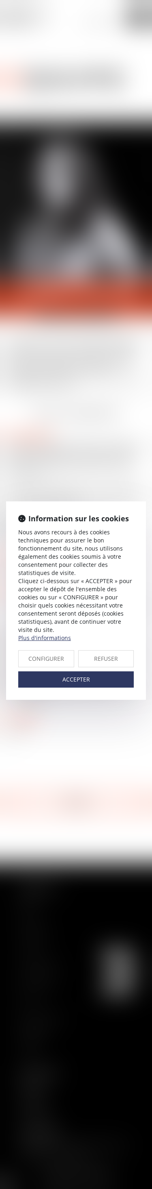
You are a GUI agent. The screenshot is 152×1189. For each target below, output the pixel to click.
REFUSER (106, 658)
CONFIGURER (46, 658)
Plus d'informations (44, 638)
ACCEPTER (76, 679)
